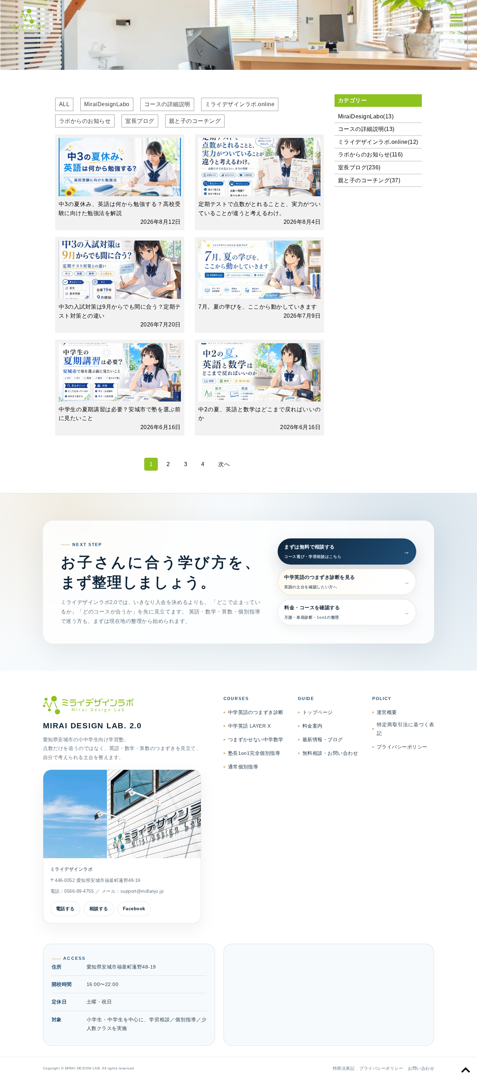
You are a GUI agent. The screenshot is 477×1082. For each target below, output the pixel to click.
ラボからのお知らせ (85, 121)
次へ (224, 464)
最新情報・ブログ (322, 739)
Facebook (134, 908)
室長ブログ (139, 121)
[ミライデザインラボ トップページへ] (122, 705)
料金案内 (312, 726)
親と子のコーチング (195, 121)
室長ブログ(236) (359, 167)
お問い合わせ (421, 1068)
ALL (64, 104)
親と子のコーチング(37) (369, 180)
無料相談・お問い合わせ (330, 753)
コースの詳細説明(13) (366, 129)
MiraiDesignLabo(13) (366, 116)
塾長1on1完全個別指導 (254, 753)
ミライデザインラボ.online (240, 104)
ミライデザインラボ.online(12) (378, 142)
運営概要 (387, 712)
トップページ (317, 712)
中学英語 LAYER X (249, 726)
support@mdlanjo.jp (142, 891)
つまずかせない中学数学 (256, 739)
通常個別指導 (243, 767)
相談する (98, 908)
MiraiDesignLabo (106, 104)
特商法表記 (343, 1068)
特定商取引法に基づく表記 (405, 729)
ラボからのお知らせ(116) (370, 154)
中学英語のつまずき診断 (256, 712)
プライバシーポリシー (402, 747)
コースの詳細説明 (167, 104)
